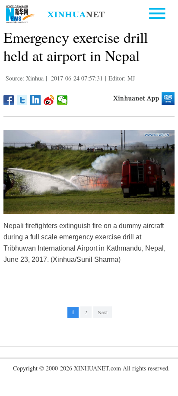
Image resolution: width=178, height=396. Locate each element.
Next (103, 312)
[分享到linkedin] (35, 100)
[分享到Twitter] (22, 100)
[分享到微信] (62, 100)
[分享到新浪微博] (49, 100)
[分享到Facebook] (8, 100)
